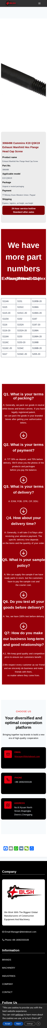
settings (19, 1014)
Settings (30, 1024)
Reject (18, 1024)
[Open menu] (39, 3)
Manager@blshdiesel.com (27, 756)
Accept (7, 1024)
